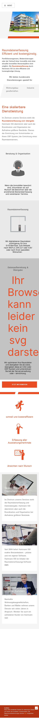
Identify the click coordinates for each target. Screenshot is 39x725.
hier (25, 713)
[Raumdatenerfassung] (18, 225)
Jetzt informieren (19, 384)
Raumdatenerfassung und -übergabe (18, 121)
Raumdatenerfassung (20, 66)
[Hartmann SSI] (31, 5)
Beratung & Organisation (18, 154)
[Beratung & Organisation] (18, 169)
